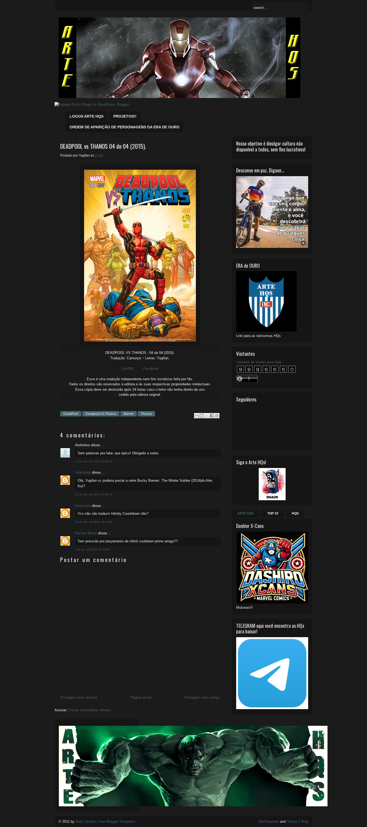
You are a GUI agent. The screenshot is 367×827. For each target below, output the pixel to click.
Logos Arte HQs (86, 116)
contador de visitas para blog (258, 362)
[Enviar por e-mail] (196, 415)
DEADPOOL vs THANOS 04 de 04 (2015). (103, 146)
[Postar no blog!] (201, 415)
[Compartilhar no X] (206, 415)
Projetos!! (124, 116)
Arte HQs (245, 513)
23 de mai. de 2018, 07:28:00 (93, 494)
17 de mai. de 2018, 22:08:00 (93, 461)
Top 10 (272, 513)
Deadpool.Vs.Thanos (100, 414)
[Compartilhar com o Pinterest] (217, 415)
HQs (295, 513)
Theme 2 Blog (297, 821)
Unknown (83, 472)
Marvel (129, 414)
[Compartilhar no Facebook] (211, 415)
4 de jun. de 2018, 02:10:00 (92, 549)
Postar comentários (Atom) (89, 710)
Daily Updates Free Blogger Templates (105, 821)
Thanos (146, 414)
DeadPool (70, 414)
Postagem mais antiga (202, 697)
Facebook (151, 369)
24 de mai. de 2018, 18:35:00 (93, 521)
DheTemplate (268, 821)
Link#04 (127, 369)
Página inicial (141, 697)
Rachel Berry (86, 533)
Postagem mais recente (78, 697)
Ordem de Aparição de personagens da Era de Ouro (124, 127)
